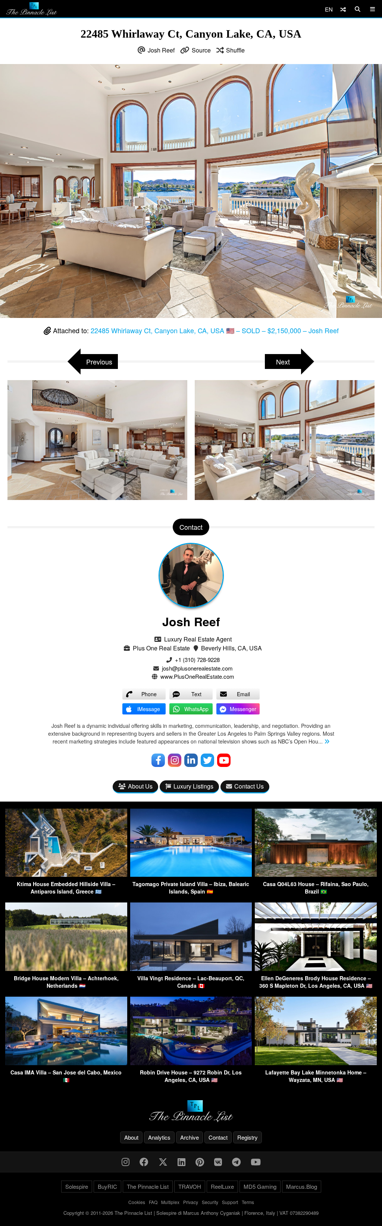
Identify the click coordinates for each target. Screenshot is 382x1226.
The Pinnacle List (148, 1186)
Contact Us (249, 786)
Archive (189, 1137)
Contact (218, 1137)
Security (210, 1202)
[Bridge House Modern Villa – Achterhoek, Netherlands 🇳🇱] (66, 968)
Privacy (190, 1202)
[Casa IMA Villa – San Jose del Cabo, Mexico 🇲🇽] (66, 1063)
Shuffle (235, 50)
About (131, 1137)
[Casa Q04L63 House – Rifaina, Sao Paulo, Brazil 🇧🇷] (316, 874)
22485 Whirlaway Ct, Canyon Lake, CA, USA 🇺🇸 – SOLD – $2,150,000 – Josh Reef (215, 330)
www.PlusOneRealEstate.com (197, 676)
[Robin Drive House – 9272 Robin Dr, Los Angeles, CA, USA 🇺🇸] (191, 1063)
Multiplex (170, 1202)
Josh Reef (161, 50)
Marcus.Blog (301, 1186)
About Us (140, 786)
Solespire (76, 1186)
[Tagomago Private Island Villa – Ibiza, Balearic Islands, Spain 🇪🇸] (191, 874)
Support (230, 1202)
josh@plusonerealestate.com (197, 668)
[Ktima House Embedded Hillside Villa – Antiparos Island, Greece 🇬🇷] (66, 874)
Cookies (136, 1202)
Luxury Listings (193, 786)
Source (201, 50)
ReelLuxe (222, 1186)
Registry (247, 1137)
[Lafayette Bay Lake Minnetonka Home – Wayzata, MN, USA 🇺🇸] (316, 1063)
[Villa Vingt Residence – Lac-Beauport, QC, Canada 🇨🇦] (191, 968)
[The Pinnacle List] (191, 1111)
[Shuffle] (343, 9)
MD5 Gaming (260, 1186)
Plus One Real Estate (161, 648)
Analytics (159, 1137)
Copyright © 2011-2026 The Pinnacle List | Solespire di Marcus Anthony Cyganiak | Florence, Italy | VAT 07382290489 (191, 1212)
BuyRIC (107, 1186)
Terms (248, 1202)
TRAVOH (189, 1186)
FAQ (153, 1202)
